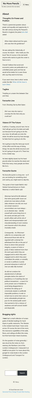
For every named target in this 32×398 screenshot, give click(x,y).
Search (7, 369)
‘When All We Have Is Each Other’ (14, 83)
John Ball (25, 32)
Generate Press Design (9, 392)
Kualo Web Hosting (23, 392)
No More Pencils (11, 3)
